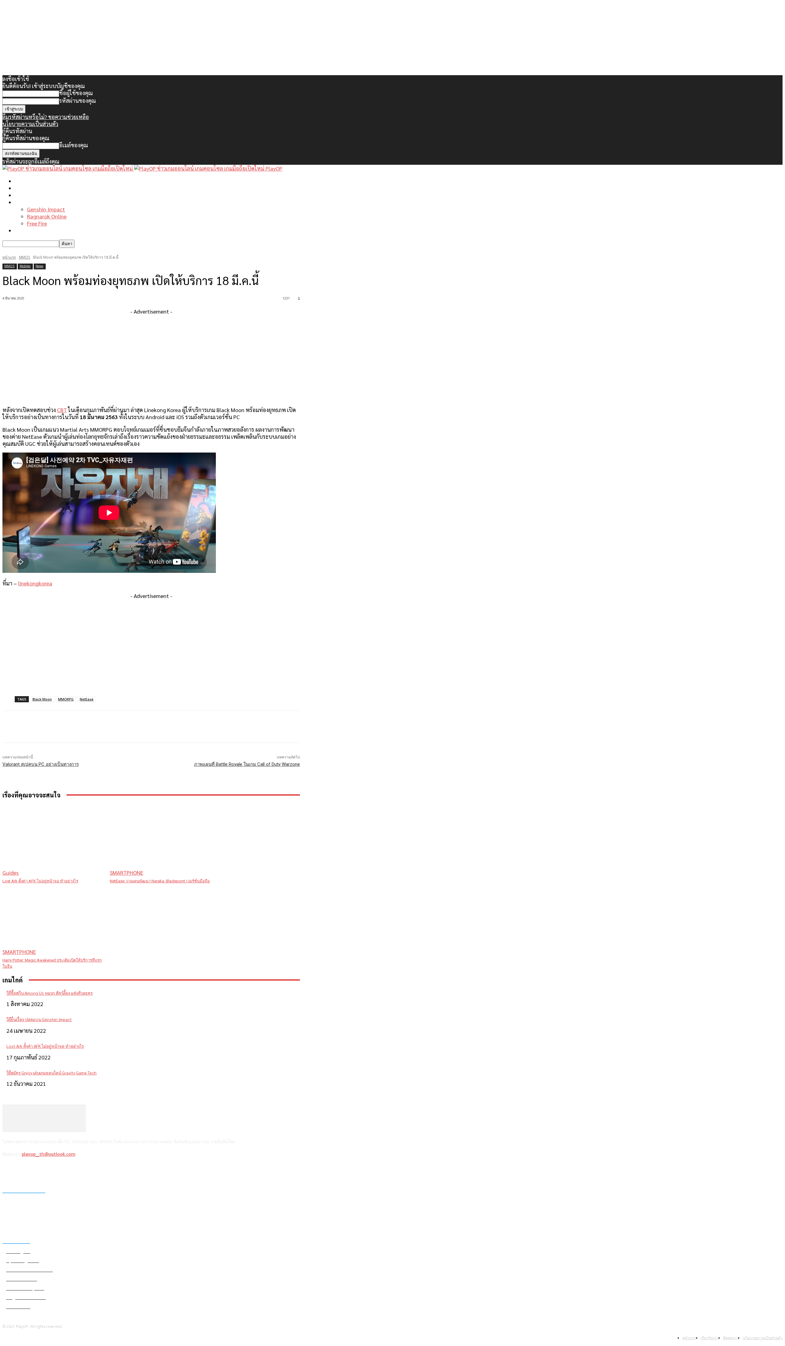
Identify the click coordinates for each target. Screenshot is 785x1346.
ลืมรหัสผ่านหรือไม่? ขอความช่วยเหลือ (45, 116)
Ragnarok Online (47, 216)
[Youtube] (56, 1170)
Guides (10, 872)
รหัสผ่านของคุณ (77, 100)
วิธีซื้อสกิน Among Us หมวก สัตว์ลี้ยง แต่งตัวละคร (49, 993)
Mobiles (25, 266)
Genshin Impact (46, 209)
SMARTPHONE (126, 872)
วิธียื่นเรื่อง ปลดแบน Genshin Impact (39, 1019)
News (39, 266)
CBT (62, 409)
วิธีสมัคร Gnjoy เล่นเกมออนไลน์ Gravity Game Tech (51, 1072)
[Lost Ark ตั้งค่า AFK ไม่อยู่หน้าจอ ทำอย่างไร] (53, 840)
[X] (40, 1170)
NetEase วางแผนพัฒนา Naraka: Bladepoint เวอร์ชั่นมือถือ (160, 881)
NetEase (87, 699)
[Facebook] (8, 1170)
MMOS (24, 257)
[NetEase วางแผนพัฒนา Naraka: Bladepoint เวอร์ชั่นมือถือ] (160, 840)
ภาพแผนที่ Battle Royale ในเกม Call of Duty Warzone (247, 764)
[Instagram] (24, 1170)
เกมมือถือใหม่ (30, 195)
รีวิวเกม (23, 230)
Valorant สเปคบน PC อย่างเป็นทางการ (40, 764)
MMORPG (66, 699)
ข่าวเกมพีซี (27, 187)
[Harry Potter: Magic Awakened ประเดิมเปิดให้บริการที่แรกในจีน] (53, 919)
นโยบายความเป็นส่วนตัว (30, 123)
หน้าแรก (24, 180)
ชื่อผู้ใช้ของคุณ (76, 92)
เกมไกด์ (23, 202)
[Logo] (68, 168)
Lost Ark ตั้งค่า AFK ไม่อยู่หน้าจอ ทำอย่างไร (40, 881)
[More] (126, 726)
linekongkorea (35, 583)
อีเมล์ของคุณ (73, 144)
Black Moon (42, 699)
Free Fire (37, 223)
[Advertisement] (151, 358)
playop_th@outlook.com (48, 1154)
